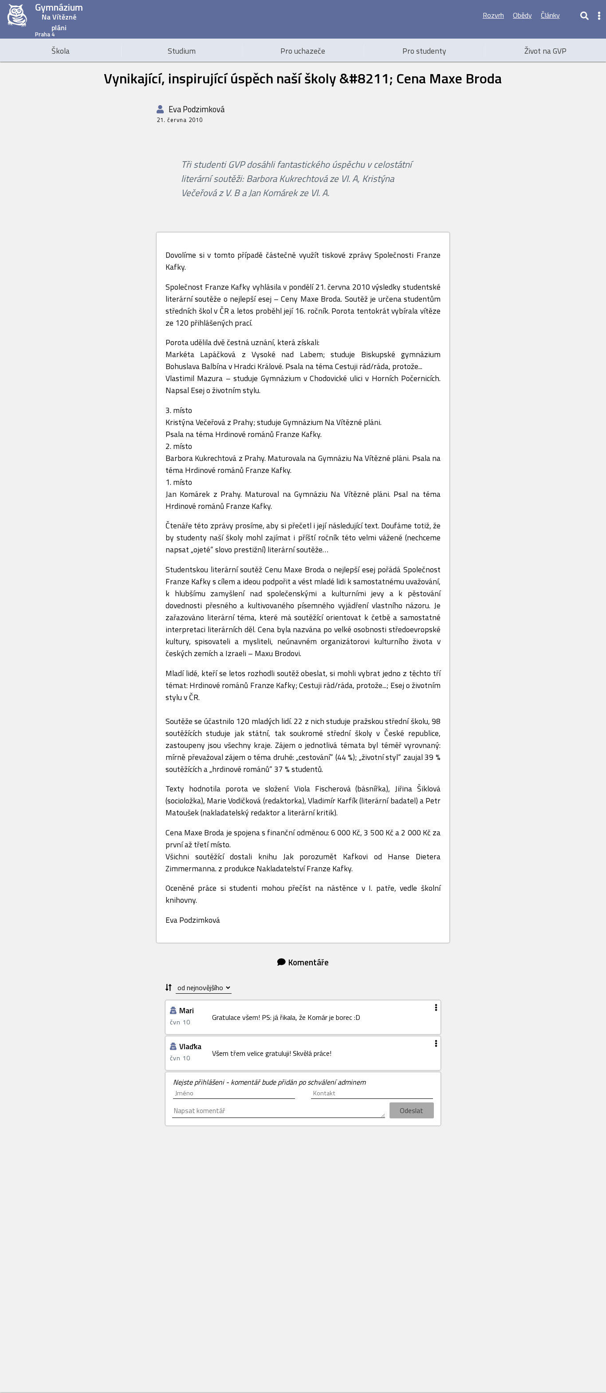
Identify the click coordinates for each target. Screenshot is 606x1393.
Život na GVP (545, 51)
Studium (182, 51)
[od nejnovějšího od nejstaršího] (198, 988)
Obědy (522, 15)
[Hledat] (584, 15)
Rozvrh (493, 15)
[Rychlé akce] (599, 15)
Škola (60, 51)
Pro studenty (424, 51)
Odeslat (411, 1110)
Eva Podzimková (195, 109)
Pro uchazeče (302, 51)
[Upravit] (569, 15)
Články (550, 15)
